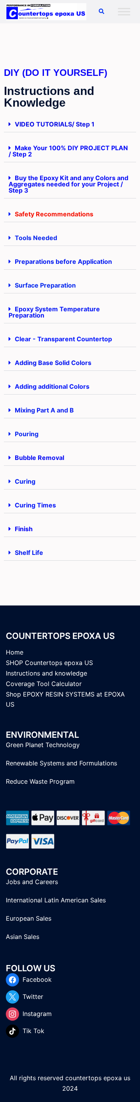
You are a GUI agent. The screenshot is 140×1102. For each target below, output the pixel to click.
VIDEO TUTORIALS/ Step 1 (54, 124)
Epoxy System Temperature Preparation (54, 312)
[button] (101, 12)
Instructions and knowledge (46, 673)
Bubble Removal (39, 458)
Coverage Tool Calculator (44, 684)
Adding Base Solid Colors (53, 363)
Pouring (26, 434)
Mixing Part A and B (44, 410)
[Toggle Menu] (124, 11)
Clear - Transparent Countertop (63, 339)
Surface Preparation (45, 285)
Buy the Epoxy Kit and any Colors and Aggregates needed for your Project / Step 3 (68, 184)
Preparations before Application (63, 261)
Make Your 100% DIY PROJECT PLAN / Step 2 (68, 151)
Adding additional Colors (52, 386)
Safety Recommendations (54, 214)
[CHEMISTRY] (46, 11)
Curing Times (35, 505)
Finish (24, 529)
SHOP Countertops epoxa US (49, 663)
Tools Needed (36, 238)
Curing (25, 481)
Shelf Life (29, 552)
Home (14, 652)
